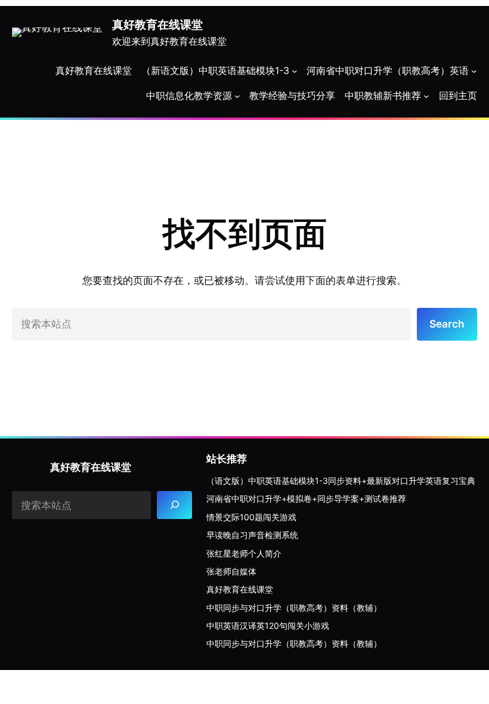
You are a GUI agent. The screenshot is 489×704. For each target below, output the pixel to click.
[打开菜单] (426, 96)
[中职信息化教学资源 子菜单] (237, 96)
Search (447, 323)
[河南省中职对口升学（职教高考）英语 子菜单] (474, 71)
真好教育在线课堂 (157, 24)
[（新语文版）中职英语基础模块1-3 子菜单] (295, 71)
